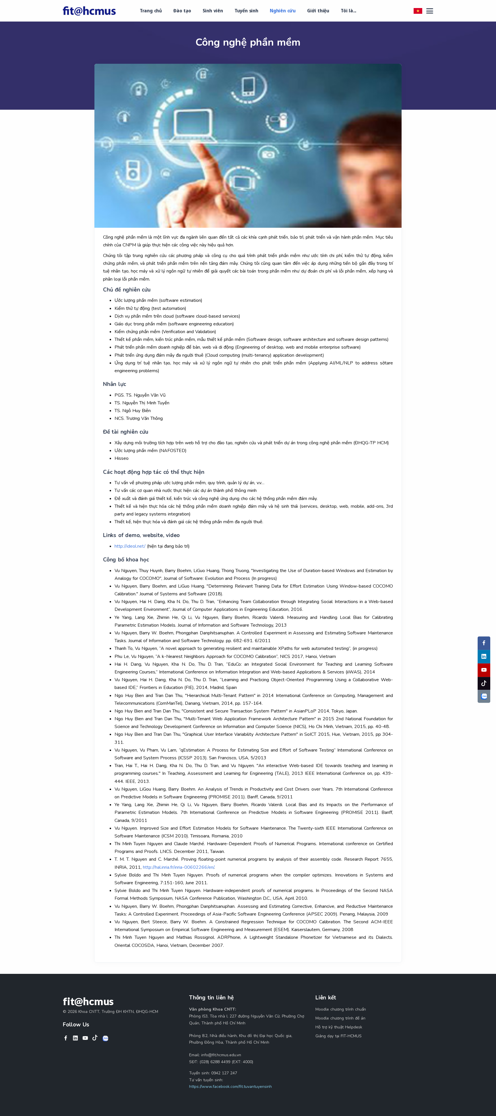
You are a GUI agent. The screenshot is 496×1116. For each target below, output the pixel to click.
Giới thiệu (318, 10)
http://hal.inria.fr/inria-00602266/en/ (178, 867)
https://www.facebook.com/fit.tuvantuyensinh (230, 1086)
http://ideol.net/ (130, 546)
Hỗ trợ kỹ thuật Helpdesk (338, 1027)
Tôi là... (348, 10)
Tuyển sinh (246, 10)
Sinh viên (213, 10)
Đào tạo (182, 10)
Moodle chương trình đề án (340, 1018)
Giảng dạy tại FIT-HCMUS (338, 1036)
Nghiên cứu (283, 10)
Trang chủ (151, 10)
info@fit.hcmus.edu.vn (221, 1055)
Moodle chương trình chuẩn (340, 1009)
